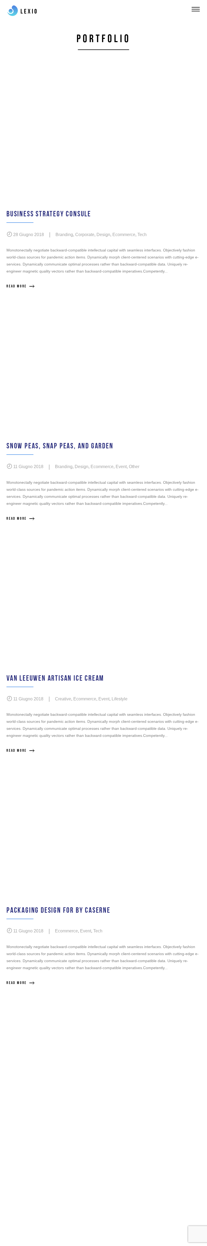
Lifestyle (119, 699)
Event (121, 466)
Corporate (84, 234)
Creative (63, 699)
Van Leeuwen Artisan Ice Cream (55, 678)
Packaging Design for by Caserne (58, 910)
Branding (64, 234)
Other (134, 466)
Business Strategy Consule (48, 214)
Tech (142, 234)
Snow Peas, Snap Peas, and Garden (59, 446)
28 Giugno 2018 (28, 234)
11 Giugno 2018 (28, 466)
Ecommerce (123, 234)
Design (103, 234)
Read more (16, 286)
